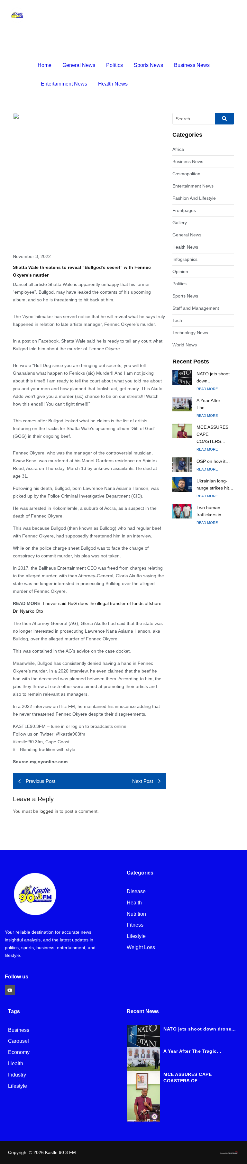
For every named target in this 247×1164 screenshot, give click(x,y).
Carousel (18, 1041)
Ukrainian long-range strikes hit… (215, 484)
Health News (113, 84)
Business (18, 1030)
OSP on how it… (213, 461)
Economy (19, 1052)
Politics (114, 65)
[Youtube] (10, 990)
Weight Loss (141, 948)
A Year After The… (208, 404)
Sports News (148, 65)
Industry (17, 1075)
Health (134, 903)
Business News (192, 65)
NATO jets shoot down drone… (199, 1028)
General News (78, 65)
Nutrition (136, 914)
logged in (49, 811)
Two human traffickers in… (211, 511)
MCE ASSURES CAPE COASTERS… (212, 434)
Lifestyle (136, 936)
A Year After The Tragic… (192, 1051)
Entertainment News (64, 84)
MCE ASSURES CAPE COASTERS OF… (187, 1077)
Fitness (135, 925)
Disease (136, 892)
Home (44, 65)
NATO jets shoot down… (213, 377)
